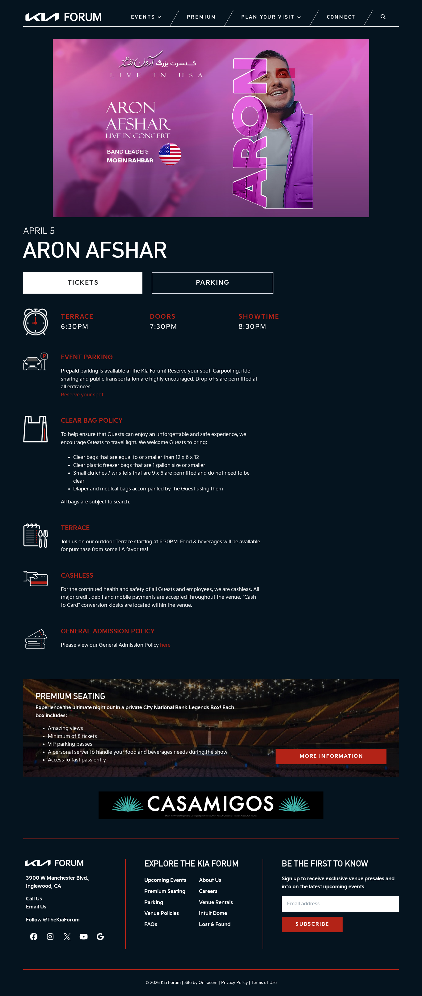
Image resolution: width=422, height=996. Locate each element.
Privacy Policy (234, 982)
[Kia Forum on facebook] (33, 936)
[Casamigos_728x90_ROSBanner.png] (211, 805)
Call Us (34, 899)
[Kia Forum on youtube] (83, 936)
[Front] (54, 863)
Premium (201, 17)
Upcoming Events (165, 880)
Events (143, 17)
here (165, 645)
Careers (208, 892)
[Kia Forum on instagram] (50, 936)
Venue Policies (161, 913)
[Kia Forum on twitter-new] (67, 936)
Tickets (83, 283)
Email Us (36, 907)
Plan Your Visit (268, 17)
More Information (331, 756)
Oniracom (208, 982)
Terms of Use (263, 982)
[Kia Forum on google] (100, 936)
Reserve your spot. (83, 395)
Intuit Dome (213, 913)
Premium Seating (164, 892)
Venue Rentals (216, 903)
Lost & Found (214, 925)
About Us (210, 880)
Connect (341, 17)
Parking (153, 903)
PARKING (213, 283)
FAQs (150, 925)
